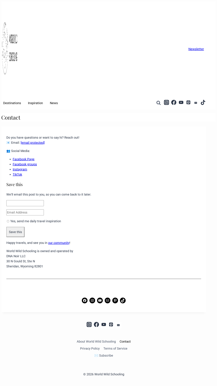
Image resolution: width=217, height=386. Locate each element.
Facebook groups (25, 164)
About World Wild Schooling (96, 341)
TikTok (17, 174)
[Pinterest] (188, 103)
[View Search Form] (159, 103)
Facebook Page (23, 159)
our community (58, 243)
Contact (125, 341)
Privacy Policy (90, 348)
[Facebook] (174, 103)
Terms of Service (115, 348)
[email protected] (33, 143)
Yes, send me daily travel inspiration (35, 221)
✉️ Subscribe (103, 355)
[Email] (196, 103)
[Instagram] (166, 103)
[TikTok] (203, 103)
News (54, 103)
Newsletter (196, 49)
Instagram (20, 169)
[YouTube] (181, 103)
